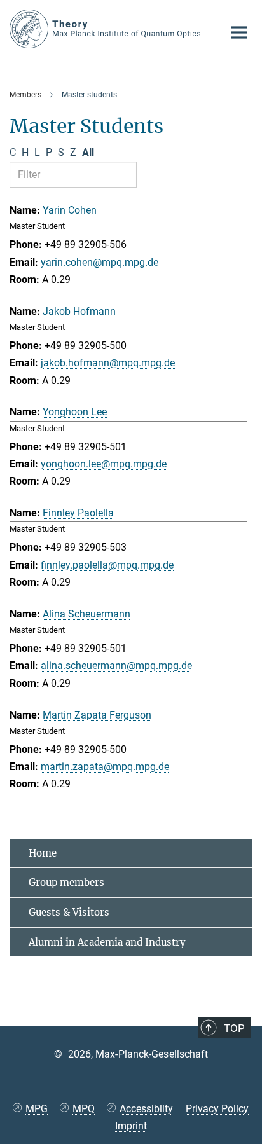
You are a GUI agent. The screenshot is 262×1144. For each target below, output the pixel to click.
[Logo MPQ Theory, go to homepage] (107, 29)
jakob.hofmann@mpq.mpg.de (108, 363)
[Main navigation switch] (239, 32)
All (88, 152)
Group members (66, 882)
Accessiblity (146, 1109)
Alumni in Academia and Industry (107, 942)
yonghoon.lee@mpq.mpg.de (104, 464)
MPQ (83, 1109)
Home (43, 853)
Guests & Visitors (69, 912)
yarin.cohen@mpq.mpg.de (99, 262)
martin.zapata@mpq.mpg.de (105, 767)
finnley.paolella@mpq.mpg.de (107, 565)
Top (234, 1028)
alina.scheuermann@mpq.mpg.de (116, 665)
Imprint (131, 1126)
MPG (36, 1109)
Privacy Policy (217, 1109)
